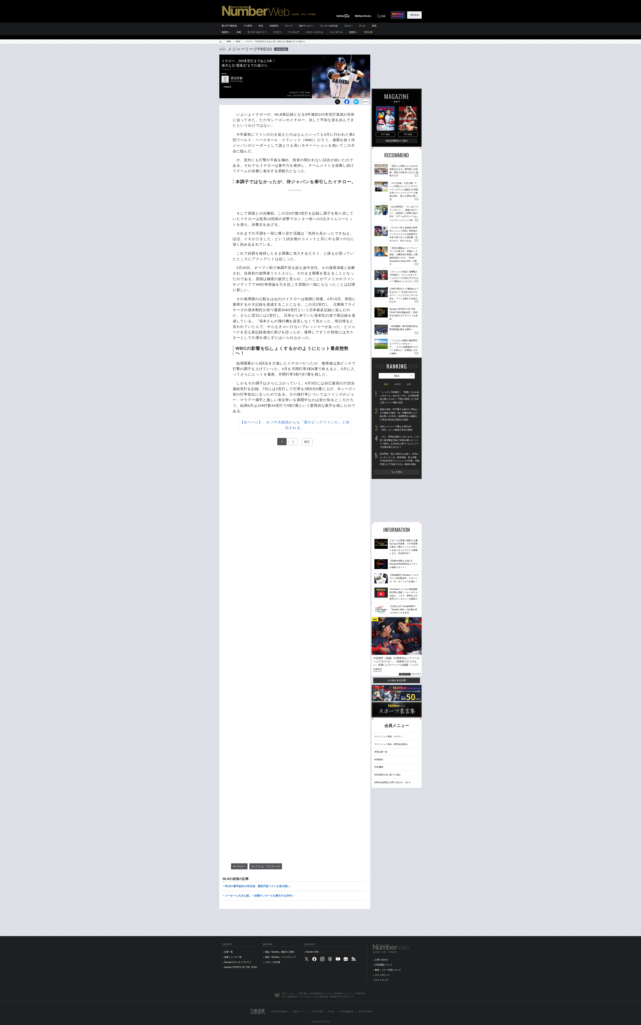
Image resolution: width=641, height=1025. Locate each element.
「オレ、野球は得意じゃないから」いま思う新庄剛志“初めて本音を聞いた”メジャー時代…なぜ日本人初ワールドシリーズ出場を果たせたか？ (399, 441)
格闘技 (225, 32)
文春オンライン (300, 1011)
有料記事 (368, 32)
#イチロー (239, 866)
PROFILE (227, 86)
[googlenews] (345, 959)
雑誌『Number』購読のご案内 (279, 952)
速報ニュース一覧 (233, 957)
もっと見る (396, 472)
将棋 (239, 32)
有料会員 (414, 15)
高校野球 (274, 26)
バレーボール (336, 32)
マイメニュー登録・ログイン (388, 736)
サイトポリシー (382, 975)
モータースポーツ (256, 32)
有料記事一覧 (380, 752)
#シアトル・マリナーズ (266, 866)
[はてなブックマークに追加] (356, 102)
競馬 (374, 26)
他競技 (352, 32)
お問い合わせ (381, 959)
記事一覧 (228, 952)
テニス (362, 26)
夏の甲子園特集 (229, 26)
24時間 (397, 384)
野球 (229, 41)
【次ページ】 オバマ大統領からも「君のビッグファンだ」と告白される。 (295, 425)
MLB (261, 26)
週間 (409, 384)
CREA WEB (317, 1011)
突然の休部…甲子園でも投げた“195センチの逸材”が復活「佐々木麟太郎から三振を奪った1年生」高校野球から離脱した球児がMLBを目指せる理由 (399, 414)
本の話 (331, 1011)
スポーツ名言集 (272, 962)
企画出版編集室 (346, 1011)
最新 (386, 384)
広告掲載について (383, 964)
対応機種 (378, 767)
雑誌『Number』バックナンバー (280, 957)
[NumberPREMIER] (398, 15)
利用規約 (378, 759)
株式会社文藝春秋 (279, 1011)
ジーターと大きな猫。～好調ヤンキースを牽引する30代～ (260, 895)
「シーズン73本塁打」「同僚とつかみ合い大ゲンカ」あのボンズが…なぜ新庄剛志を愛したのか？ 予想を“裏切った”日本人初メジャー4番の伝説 (399, 397)
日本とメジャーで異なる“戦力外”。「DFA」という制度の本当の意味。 (397, 428)
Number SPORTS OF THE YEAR (240, 967)
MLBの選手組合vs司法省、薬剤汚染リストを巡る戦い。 (258, 886)
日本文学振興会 (366, 1011)
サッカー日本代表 (329, 26)
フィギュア (293, 32)
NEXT (307, 442)
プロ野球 (247, 26)
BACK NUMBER (281, 49)
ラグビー (277, 32)
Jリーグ (288, 26)
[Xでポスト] (337, 102)
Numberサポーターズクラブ (237, 962)
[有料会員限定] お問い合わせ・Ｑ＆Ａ (392, 782)
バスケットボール (314, 32)
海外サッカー (305, 26)
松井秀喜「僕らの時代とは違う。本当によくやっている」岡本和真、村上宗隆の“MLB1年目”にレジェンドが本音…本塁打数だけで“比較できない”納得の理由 (399, 459)
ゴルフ (347, 26)
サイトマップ (381, 980)
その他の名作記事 (396, 680)
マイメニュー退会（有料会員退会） (391, 744)
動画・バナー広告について (388, 970)
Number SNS (312, 952)
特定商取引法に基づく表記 (387, 774)
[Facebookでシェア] (347, 102)
